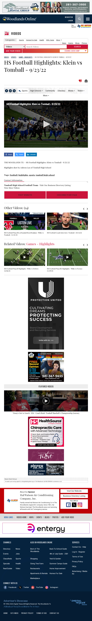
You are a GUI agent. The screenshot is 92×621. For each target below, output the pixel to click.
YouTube (39, 587)
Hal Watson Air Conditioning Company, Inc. (36, 496)
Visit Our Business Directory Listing (55, 185)
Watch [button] (80, 91)
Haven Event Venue (11, 479)
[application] (46, 124)
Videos (16, 33)
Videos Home (21, 517)
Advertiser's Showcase (16, 600)
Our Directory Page (67, 195)
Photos (84, 43)
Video (18, 568)
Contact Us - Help (79, 547)
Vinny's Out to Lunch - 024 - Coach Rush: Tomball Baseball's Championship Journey (46, 413)
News (64, 43)
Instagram (54, 587)
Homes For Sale (31, 40)
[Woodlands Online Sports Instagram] (10, 90)
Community (50, 91)
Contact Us (54, 613)
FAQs (74, 566)
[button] (46, 124)
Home (6, 613)
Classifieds (7, 559)
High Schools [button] (35, 91)
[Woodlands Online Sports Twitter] (14, 90)
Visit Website (25, 195)
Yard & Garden (55, 559)
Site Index (14, 613)
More (58, 40)
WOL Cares (50, 40)
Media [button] (70, 91)
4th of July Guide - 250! (59, 554)
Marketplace (35, 578)
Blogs (77, 43)
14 (26, 208)
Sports (21, 40)
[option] (25, 226)
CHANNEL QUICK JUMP (72, 51)
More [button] (45, 95)
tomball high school (45, 175)
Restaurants (35, 568)
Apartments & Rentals (39, 573)
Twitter (26, 587)
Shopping (34, 559)
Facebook (12, 587)
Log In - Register (78, 552)
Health (41, 40)
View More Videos (12, 188)
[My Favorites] (80, 81)
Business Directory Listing (74, 496)
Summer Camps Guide (58, 564)
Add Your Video (13, 51)
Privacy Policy (77, 561)
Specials (6, 564)
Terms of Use (77, 557)
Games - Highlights (40, 244)
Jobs (18, 554)
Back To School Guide (58, 549)
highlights (23, 175)
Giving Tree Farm (36, 564)
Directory (61, 91)
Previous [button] (84, 209)
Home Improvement (57, 568)
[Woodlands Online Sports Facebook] (6, 90)
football (13, 175)
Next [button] (87, 209)
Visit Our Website (74, 491)
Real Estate (7, 568)
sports (32, 175)
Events (70, 43)
